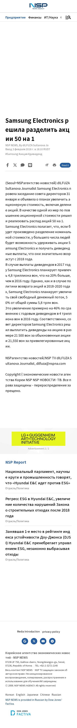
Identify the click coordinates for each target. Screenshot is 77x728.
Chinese (45, 694)
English (20, 694)
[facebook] (7, 165)
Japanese (32, 694)
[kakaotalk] (22, 165)
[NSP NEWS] (38, 6)
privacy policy (51, 631)
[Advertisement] (38, 590)
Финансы (34, 17)
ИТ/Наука (51, 17)
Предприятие (15, 17)
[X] (15, 165)
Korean (9, 694)
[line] (30, 165)
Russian (56, 694)
